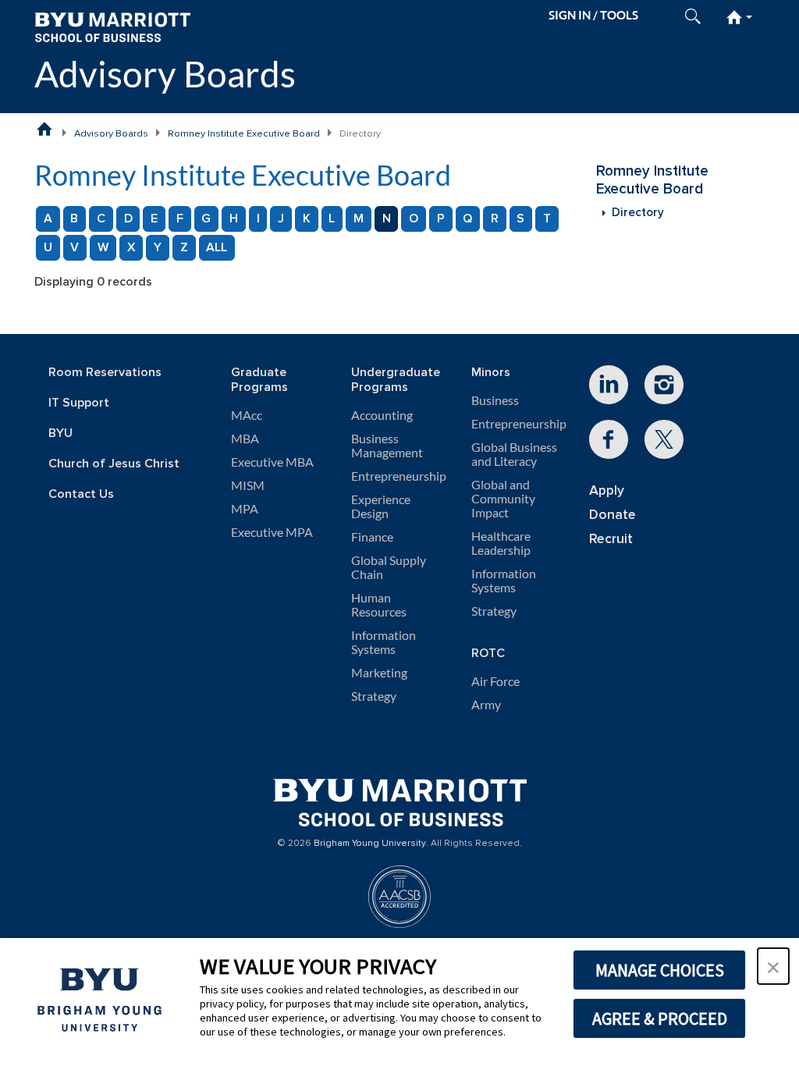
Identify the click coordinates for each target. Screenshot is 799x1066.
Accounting (382, 415)
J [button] (281, 218)
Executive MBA (272, 462)
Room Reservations (105, 372)
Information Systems (383, 642)
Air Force (495, 681)
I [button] (258, 218)
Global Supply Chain (388, 567)
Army (486, 705)
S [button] (520, 218)
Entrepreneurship (398, 476)
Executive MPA (272, 532)
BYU (60, 433)
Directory (638, 212)
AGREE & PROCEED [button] (659, 1018)
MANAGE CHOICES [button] (659, 970)
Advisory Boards (165, 73)
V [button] (74, 247)
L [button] (331, 218)
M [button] (358, 218)
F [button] (179, 218)
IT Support (78, 403)
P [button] (441, 218)
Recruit (611, 539)
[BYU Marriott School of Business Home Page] (44, 129)
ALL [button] (216, 247)
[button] (773, 966)
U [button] (48, 247)
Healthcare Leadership (501, 543)
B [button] (74, 218)
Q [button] (467, 218)
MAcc (246, 415)
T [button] (547, 218)
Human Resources (379, 605)
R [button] (495, 218)
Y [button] (158, 247)
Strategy (373, 696)
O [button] (413, 218)
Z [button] (184, 247)
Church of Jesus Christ (113, 464)
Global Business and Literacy (514, 454)
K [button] (307, 218)
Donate (612, 514)
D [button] (128, 218)
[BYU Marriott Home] (112, 26)
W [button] (103, 247)
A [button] (48, 218)
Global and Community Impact (503, 499)
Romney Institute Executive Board (244, 133)
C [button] (101, 218)
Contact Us (81, 494)
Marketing (379, 673)
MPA (244, 509)
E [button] (154, 218)
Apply (606, 490)
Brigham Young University (370, 843)
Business (495, 400)
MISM (248, 485)
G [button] (206, 218)
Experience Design (380, 506)
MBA (245, 439)
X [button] (131, 247)
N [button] (386, 218)
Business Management (387, 446)
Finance (372, 537)
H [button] (233, 218)
